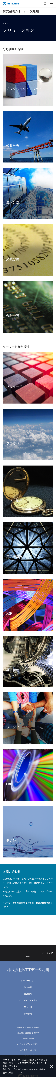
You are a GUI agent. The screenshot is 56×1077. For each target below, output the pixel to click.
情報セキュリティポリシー (28, 1027)
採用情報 (28, 1013)
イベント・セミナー (28, 1000)
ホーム (5, 23)
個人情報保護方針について (28, 1033)
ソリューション (28, 980)
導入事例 (28, 987)
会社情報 (28, 993)
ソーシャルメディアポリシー (28, 1044)
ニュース (28, 1007)
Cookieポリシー (28, 1038)
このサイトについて (28, 1050)
